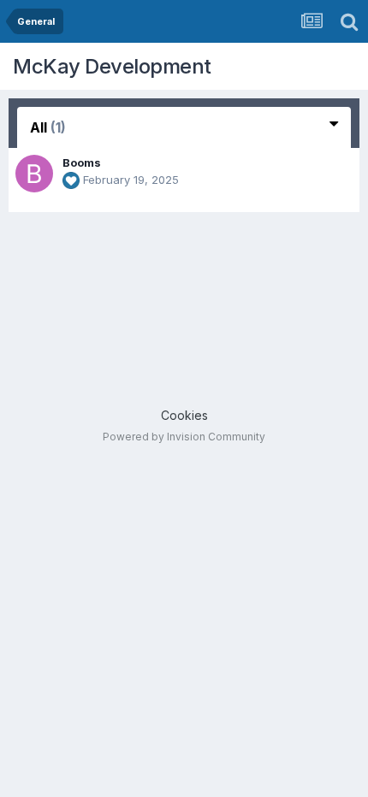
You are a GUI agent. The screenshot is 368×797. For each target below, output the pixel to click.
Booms (81, 162)
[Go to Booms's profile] (34, 173)
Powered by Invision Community (184, 436)
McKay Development (112, 66)
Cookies (184, 415)
